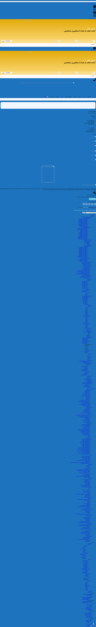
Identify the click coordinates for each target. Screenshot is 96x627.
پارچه (86, 582)
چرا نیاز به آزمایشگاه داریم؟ (87, 602)
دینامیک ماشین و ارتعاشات (84, 276)
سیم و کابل (85, 560)
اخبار (62, 96)
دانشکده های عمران (85, 441)
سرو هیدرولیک (86, 304)
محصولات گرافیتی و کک (85, 505)
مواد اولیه (90, 543)
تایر (88, 488)
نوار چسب (85, 579)
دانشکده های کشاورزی (85, 449)
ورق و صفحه (84, 561)
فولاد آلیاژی (87, 393)
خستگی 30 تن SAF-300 (83, 253)
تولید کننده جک (86, 500)
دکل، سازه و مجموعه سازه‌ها (84, 401)
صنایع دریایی (87, 541)
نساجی (90, 529)
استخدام (87, 621)
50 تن (86, 310)
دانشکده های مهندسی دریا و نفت (83, 448)
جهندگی (85, 368)
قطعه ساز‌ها (87, 483)
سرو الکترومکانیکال (85, 296)
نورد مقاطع (87, 390)
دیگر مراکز (90, 498)
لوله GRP (85, 569)
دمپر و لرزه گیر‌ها (86, 490)
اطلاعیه (90, 605)
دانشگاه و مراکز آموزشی (87, 439)
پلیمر (88, 544)
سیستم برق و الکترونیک (85, 431)
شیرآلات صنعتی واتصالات (84, 400)
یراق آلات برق (86, 419)
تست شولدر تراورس (85, 459)
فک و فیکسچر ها (86, 241)
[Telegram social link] (84, 204)
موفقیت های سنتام (88, 614)
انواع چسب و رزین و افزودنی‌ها (83, 499)
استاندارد (90, 590)
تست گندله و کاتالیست (87, 331)
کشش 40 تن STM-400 (83, 234)
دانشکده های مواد (86, 443)
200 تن (86, 312)
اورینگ (88, 489)
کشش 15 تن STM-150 (83, 232)
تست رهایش (89, 336)
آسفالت (87, 504)
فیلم (91, 596)
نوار (88, 492)
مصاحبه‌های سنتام (88, 608)
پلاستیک (87, 371)
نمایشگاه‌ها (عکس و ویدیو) (87, 597)
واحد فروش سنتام (88, 613)
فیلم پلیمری (87, 484)
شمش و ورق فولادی (85, 394)
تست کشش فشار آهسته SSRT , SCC (82, 273)
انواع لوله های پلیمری (85, 486)
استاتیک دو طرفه (86, 315)
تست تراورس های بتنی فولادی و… (83, 460)
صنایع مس (87, 408)
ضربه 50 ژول (84, 286)
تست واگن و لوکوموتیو (85, 463)
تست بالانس (87, 461)
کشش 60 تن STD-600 (83, 218)
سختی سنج (90, 356)
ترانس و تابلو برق (86, 422)
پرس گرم (87, 384)
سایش (86, 367)
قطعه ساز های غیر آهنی (85, 412)
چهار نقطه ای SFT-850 (85, 263)
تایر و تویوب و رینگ (86, 428)
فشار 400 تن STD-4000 (83, 225)
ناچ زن (88, 292)
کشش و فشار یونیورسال (87, 216)
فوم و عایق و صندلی (85, 427)
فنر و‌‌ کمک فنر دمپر (85, 433)
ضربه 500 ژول (84, 291)
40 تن (86, 324)
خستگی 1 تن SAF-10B (83, 247)
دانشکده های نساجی (85, 453)
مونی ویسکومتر (84, 366)
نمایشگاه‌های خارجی (85, 599)
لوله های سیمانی (86, 503)
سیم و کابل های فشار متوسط (84, 415)
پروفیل (83, 547)
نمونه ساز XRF (86, 386)
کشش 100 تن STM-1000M (82, 236)
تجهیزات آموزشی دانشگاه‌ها (87, 275)
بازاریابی (87, 622)
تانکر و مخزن (84, 571)
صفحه (86, 570)
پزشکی (88, 516)
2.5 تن (86, 307)
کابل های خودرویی (86, 420)
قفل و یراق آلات (86, 434)
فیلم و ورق (83, 548)
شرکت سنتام (85, 207)
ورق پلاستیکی (86, 480)
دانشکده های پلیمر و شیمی (84, 442)
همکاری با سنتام (89, 620)
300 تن (86, 314)
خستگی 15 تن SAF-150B (82, 251)
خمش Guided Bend (86, 362)
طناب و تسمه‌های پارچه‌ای (84, 532)
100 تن (86, 311)
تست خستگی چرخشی (87, 262)
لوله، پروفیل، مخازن (85, 395)
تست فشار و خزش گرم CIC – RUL (83, 271)
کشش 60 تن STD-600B (83, 219)
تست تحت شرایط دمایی (87, 265)
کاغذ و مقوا (87, 511)
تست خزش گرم (86, 266)
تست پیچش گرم (86, 274)
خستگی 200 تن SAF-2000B (82, 256)
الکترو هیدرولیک (86, 217)
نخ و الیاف (87, 535)
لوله (84, 546)
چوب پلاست (87, 510)
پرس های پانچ (86, 385)
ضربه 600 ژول (84, 281)
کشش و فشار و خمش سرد (84, 272)
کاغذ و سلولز (87, 585)
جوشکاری (85, 566)
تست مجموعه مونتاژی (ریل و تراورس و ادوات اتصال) (79, 462)
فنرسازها (87, 399)
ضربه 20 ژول (84, 287)
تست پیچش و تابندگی (88, 295)
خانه (94, 96)
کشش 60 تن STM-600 (83, 235)
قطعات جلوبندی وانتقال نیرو (84, 430)
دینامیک (88, 306)
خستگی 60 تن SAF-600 (83, 254)
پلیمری (86, 293)
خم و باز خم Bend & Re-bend (84, 361)
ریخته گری (85, 565)
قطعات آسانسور (86, 537)
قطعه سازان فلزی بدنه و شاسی (83, 429)
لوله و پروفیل (84, 563)
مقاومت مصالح (86, 277)
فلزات (88, 357)
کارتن (88, 512)
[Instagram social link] (95, 204)
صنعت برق (90, 413)
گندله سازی (87, 406)
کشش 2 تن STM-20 (83, 230)
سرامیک (87, 574)
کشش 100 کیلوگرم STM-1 (82, 228)
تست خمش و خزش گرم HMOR (83, 270)
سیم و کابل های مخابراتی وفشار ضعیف (82, 414)
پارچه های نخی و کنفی (85, 531)
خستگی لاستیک (84, 369)
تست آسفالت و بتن (88, 328)
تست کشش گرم (86, 267)
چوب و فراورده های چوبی (87, 508)
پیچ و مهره (87, 396)
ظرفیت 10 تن (84, 338)
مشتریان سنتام (89, 617)
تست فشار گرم (86, 268)
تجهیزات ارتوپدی (86, 518)
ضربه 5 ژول (85, 288)
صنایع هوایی (87, 540)
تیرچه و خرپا (87, 468)
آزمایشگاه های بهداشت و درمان (83, 522)
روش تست (90, 591)
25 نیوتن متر (85, 302)
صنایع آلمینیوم (86, 409)
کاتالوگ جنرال (89, 595)
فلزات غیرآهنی (89, 407)
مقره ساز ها (87, 421)
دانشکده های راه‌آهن (85, 446)
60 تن (86, 325)
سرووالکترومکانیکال (85, 227)
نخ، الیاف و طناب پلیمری (84, 485)
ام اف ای (85, 372)
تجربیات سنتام (89, 607)
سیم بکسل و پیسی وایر (85, 402)
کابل (84, 550)
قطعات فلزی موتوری (85, 424)
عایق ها (88, 526)
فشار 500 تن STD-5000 (83, 226)
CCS (88, 332)
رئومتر (86, 365)
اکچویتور (90, 305)
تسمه (88, 435)
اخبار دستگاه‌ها (89, 604)
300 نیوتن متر (84, 300)
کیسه (84, 551)
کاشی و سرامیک (86, 471)
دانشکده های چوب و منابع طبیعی (83, 452)
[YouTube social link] (92, 204)
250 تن (86, 313)
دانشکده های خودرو (85, 445)
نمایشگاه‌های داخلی (85, 598)
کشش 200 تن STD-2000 (83, 224)
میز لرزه (90, 353)
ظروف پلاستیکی (86, 481)
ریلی (91, 454)
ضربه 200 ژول (84, 284)
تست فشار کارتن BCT (87, 382)
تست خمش (89, 360)
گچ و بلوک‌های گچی (85, 474)
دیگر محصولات (89, 387)
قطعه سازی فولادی (85, 405)
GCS (88, 333)
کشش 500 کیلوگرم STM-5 (82, 229)
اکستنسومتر (87, 242)
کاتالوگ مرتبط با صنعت (87, 594)
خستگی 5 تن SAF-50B (83, 249)
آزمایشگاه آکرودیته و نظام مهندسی (83, 469)
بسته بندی (87, 520)
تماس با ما (90, 619)
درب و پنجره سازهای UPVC (84, 472)
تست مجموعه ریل (86, 458)
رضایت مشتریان (89, 615)
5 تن (86, 308)
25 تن (86, 319)
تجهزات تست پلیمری (88, 363)
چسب (88, 577)
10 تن (86, 309)
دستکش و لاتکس (86, 491)
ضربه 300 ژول (84, 283)
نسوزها (88, 507)
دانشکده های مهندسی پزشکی (84, 447)
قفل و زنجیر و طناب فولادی (84, 404)
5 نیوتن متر (85, 303)
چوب (86, 587)
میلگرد (86, 562)
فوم (84, 549)
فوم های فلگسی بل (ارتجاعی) (84, 525)
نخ (86, 581)
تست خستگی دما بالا (85, 269)
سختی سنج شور (84, 370)
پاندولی (88, 280)
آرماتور (88, 465)
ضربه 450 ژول (84, 282)
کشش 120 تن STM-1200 (82, 237)
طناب (86, 583)
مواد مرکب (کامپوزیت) (85, 568)
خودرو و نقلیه (89, 423)
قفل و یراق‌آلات (86, 477)
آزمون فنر (90, 375)
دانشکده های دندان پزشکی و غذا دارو (82, 450)
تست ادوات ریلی (89, 380)
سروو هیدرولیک (86, 246)
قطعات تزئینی (86, 426)
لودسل (88, 244)
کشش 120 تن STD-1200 (83, 222)
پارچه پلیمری (87, 530)
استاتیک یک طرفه (86, 323)
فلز (88, 559)
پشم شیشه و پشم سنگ (85, 528)
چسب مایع (85, 578)
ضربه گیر (83, 555)
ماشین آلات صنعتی (85, 538)
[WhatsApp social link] (89, 204)
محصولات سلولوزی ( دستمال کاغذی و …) (81, 513)
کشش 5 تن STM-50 (83, 231)
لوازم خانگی (87, 482)
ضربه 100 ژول (84, 285)
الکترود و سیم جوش (85, 403)
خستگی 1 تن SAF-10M (83, 261)
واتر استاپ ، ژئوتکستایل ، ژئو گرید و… (82, 493)
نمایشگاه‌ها (90, 609)
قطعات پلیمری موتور (85, 425)
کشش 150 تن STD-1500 (83, 223)
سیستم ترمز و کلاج (85, 432)
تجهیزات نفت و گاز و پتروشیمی (83, 539)
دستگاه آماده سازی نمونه (87, 383)
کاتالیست (87, 335)
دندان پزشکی (87, 517)
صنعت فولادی (89, 389)
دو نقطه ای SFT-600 (85, 264)
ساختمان (90, 464)
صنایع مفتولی (86, 391)
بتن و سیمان (87, 473)
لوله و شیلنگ (87, 496)
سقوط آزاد (87, 289)
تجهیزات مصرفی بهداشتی (84, 521)
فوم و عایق (90, 523)
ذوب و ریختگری (86, 392)
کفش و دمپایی (86, 497)
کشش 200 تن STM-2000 (82, 238)
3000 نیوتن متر (84, 297)
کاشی (86, 576)
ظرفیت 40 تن (84, 343)
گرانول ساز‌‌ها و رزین (85, 479)
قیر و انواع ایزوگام (86, 527)
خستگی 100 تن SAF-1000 (82, 255)
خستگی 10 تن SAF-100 (83, 250)
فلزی (86, 294)
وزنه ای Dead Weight (85, 341)
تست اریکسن (89, 381)
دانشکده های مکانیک (85, 440)
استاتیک (88, 330)
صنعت (84, 96)
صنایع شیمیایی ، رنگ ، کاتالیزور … (83, 506)
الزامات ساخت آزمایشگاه (87, 601)
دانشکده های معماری (85, 451)
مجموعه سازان (89, 536)
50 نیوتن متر (85, 301)
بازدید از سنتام (89, 606)
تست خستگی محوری (88, 245)
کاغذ (86, 589)
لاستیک (88, 364)
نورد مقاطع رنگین (86, 410)
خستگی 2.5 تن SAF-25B (83, 248)
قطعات (85, 575)
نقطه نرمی (85, 373)
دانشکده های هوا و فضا (85, 444)
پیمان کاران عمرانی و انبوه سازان (83, 470)
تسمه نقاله (83, 557)
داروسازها (87, 519)
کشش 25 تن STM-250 (83, 233)
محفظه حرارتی (86, 243)
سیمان (88, 501)
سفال (88, 502)
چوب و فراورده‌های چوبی (84, 509)
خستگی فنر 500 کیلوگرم (82, 258)
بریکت (88, 334)
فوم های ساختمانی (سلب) (84, 524)
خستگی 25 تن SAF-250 (83, 252)
